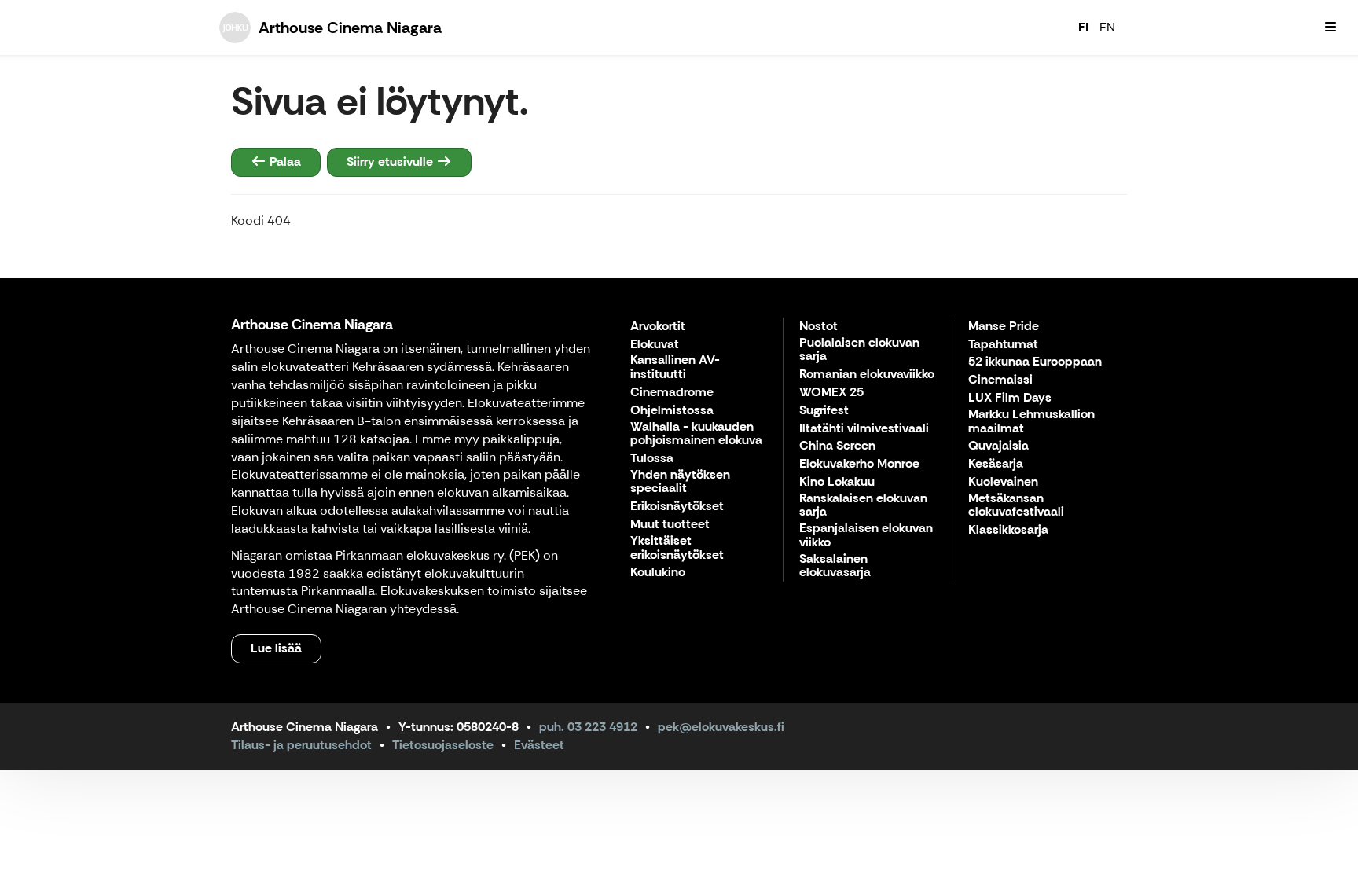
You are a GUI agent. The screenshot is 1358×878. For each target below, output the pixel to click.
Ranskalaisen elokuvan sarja (863, 505)
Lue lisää (276, 648)
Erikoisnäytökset (677, 506)
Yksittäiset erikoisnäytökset (677, 548)
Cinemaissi (1000, 380)
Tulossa (651, 458)
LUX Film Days (1010, 398)
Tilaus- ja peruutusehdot (301, 745)
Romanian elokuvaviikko (866, 374)
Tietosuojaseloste (443, 745)
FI (1083, 27)
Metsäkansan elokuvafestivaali (1016, 505)
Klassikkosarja (1008, 530)
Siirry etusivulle (391, 161)
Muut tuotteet (670, 524)
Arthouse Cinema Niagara (312, 324)
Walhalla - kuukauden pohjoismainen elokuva (696, 434)
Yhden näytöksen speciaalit (680, 482)
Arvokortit (657, 326)
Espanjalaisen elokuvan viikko (866, 535)
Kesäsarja (995, 464)
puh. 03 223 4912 (588, 726)
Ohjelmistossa (672, 410)
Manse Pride (1003, 326)
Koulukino (657, 572)
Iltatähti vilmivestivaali (864, 428)
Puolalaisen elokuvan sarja (859, 350)
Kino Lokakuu (837, 482)
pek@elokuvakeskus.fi (721, 726)
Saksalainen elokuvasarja (835, 566)
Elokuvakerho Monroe (859, 464)
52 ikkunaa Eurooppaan (1035, 362)
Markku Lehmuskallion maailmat (1031, 421)
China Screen (837, 446)
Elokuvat (654, 344)
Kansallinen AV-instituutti (675, 367)
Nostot (818, 326)
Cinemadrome (672, 392)
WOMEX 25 (831, 392)
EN (1107, 27)
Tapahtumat (1003, 344)
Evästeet (539, 745)
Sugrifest (824, 410)
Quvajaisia (998, 446)
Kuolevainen (1003, 482)
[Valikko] (1330, 27)
